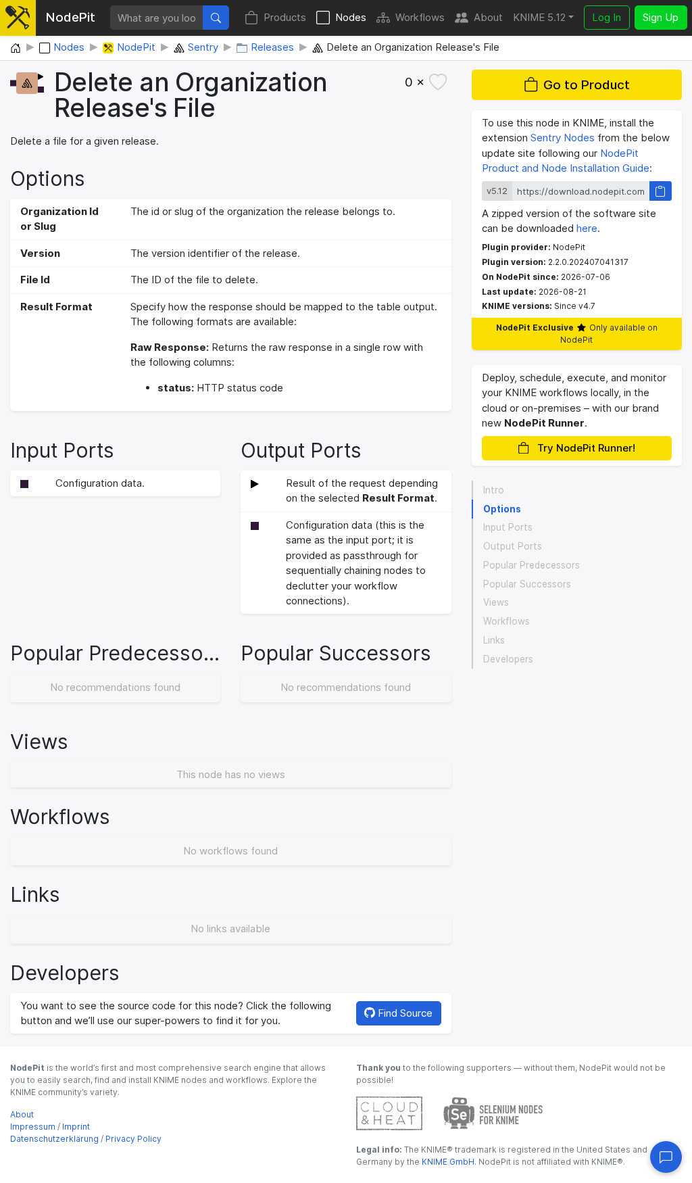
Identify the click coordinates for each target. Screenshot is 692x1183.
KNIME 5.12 (539, 17)
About (488, 17)
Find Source (403, 1013)
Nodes (350, 17)
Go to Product (586, 85)
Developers (508, 659)
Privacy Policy (133, 1139)
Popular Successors (527, 584)
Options (502, 509)
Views (496, 602)
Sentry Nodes (562, 137)
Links (494, 640)
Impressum (32, 1126)
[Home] (15, 48)
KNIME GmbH (447, 1162)
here (586, 228)
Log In (606, 17)
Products (285, 17)
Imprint (76, 1126)
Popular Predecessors (531, 565)
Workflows (420, 17)
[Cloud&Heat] (389, 1112)
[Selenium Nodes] (493, 1112)
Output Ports (512, 546)
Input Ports (508, 527)
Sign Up (660, 17)
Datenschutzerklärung (54, 1139)
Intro (493, 490)
